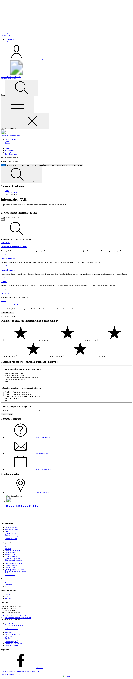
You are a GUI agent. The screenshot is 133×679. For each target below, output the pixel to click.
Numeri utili (6, 293)
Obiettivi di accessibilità (13, 645)
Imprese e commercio (12, 565)
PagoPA (7, 638)
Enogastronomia (8, 270)
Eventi (22, 165)
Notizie (46, 165)
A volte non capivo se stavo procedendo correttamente (22, 396)
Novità (7, 141)
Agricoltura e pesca (11, 547)
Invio (3, 219)
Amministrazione (10, 139)
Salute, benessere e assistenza (14, 569)
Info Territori (72, 165)
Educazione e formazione (13, 560)
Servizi (7, 143)
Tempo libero (9, 150)
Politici (7, 535)
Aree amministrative (11, 529)
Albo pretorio (9, 632)
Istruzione (8, 152)
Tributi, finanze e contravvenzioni (16, 571)
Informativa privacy (11, 640)
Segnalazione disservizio (13, 627)
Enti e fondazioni (10, 533)
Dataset (80, 165)
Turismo (3, 254)
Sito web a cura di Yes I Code (11, 674)
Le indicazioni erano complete (15, 375)
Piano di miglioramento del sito (28, 671)
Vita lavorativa (10, 575)
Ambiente (8, 549)
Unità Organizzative (12, 165)
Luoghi (27, 165)
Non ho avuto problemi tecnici (15, 380)
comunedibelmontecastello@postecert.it (18, 618)
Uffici (7, 531)
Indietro (4, 414)
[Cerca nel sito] (21, 88)
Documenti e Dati (11, 539)
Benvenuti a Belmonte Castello (14, 247)
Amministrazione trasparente (14, 634)
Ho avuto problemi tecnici (13, 398)
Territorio (8, 598)
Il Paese (4, 282)
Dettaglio (5, 410)
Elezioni (7, 148)
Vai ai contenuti (6, 34)
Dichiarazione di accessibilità (14, 643)
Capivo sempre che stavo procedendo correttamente (22, 377)
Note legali (8, 636)
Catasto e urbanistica (11, 556)
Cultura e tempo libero (12, 558)
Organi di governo (11, 527)
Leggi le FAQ (9, 623)
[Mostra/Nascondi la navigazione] (17, 104)
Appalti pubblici (10, 552)
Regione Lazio (5, 36)
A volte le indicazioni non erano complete (18, 394)
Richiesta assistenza (11, 629)
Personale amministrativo (13, 537)
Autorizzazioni (10, 554)
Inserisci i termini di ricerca (10, 158)
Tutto (3, 165)
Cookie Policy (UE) (11, 642)
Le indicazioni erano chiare (14, 373)
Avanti (10, 414)
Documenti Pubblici (37, 165)
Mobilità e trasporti (11, 567)
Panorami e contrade (10, 305)
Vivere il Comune (11, 145)
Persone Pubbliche (61, 165)
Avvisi (7, 586)
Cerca (3, 217)
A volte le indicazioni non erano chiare (17, 392)
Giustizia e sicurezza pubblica (14, 563)
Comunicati (9, 585)
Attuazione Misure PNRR (9, 671)
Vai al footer (15, 34)
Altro (6, 382)
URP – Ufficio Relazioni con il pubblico (14, 616)
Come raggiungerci (9, 258)
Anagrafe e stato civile (12, 550)
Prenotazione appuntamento (14, 625)
